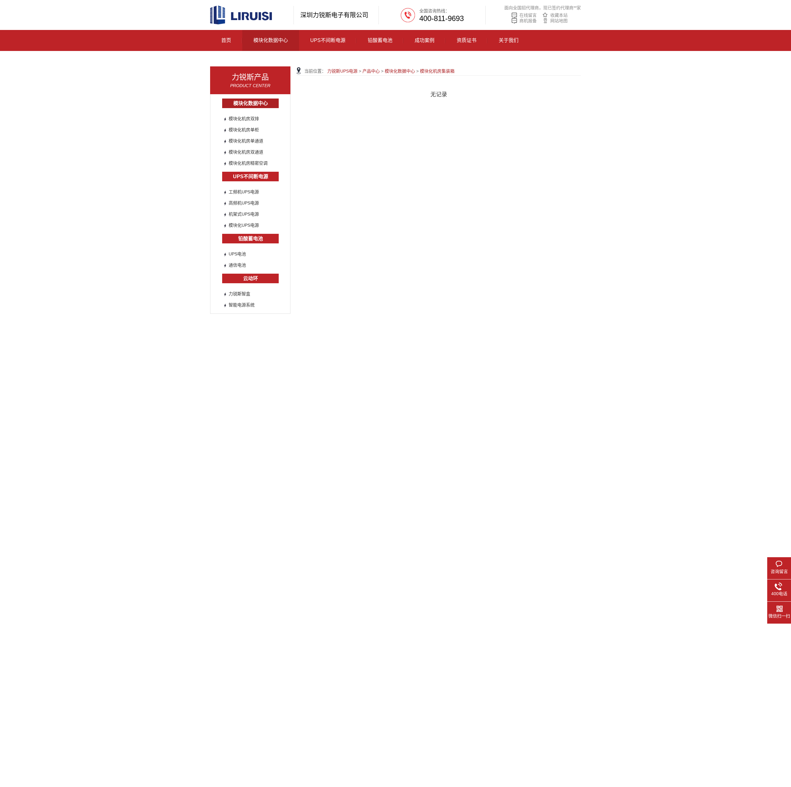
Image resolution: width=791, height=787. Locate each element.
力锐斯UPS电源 (342, 71)
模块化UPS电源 (244, 225)
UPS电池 (237, 253)
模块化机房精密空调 (248, 163)
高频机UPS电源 (244, 202)
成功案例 (424, 40)
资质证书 (466, 40)
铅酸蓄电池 (380, 40)
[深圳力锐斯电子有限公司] (241, 15)
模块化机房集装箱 (437, 71)
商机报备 (528, 20)
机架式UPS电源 (244, 214)
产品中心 (371, 71)
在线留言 (528, 15)
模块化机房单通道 (246, 140)
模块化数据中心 (270, 40)
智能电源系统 (242, 304)
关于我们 (508, 40)
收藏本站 (559, 15)
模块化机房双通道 (246, 151)
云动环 (250, 278)
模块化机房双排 (244, 118)
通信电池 (237, 265)
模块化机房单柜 (244, 129)
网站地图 (559, 20)
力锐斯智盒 (239, 293)
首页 (226, 40)
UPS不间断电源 (327, 40)
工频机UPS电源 (244, 191)
